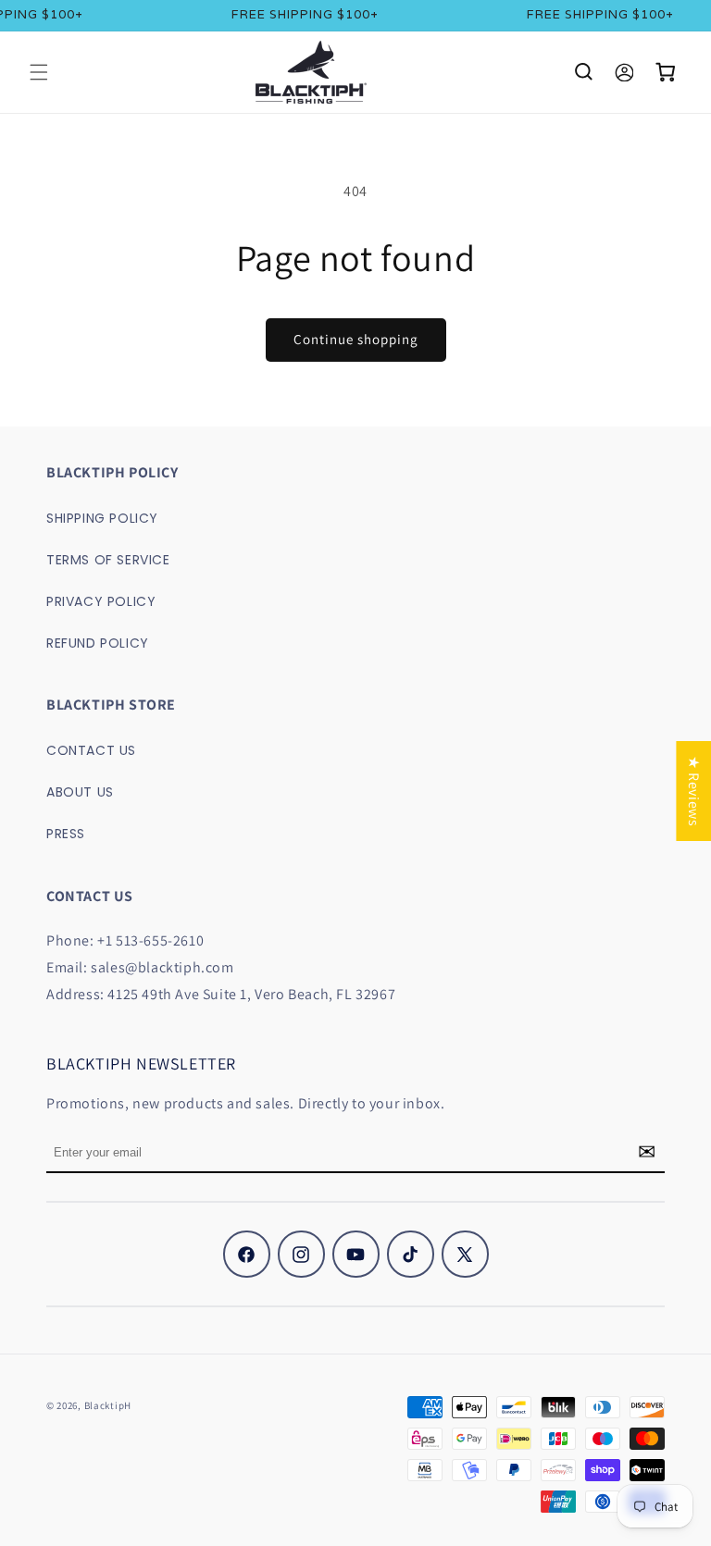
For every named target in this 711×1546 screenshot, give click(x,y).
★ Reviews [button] (694, 790)
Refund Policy (97, 643)
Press (65, 833)
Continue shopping (355, 339)
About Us (80, 792)
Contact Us (91, 750)
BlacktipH (107, 1405)
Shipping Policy (102, 518)
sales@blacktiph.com (162, 967)
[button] (39, 72)
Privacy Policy (101, 601)
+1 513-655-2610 (150, 940)
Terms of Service (108, 559)
